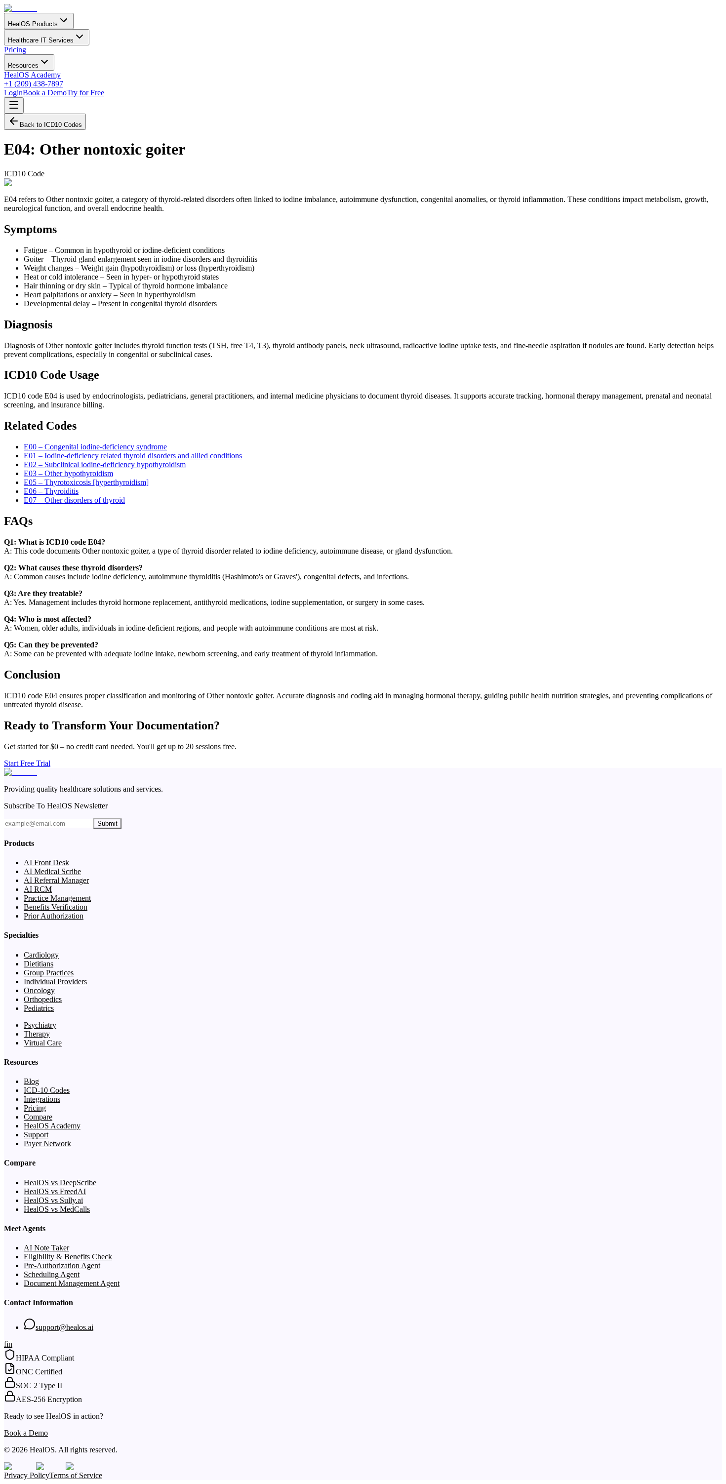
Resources (23, 65)
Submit (107, 823)
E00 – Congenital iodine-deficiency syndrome (95, 446)
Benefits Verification (55, 907)
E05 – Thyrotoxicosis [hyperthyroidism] (86, 482)
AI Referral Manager (56, 880)
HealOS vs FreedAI (55, 1191)
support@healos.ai (64, 1327)
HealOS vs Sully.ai (53, 1200)
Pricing (15, 49)
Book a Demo (45, 92)
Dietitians (38, 964)
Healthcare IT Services (41, 40)
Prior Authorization (53, 916)
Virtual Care (43, 1043)
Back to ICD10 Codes (51, 124)
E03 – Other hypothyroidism (68, 473)
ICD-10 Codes (47, 1090)
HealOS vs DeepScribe (60, 1182)
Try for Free (85, 92)
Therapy (37, 1034)
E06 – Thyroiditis (51, 491)
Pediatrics (39, 1008)
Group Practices (49, 972)
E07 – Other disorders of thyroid (74, 500)
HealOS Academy (32, 75)
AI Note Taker (46, 1247)
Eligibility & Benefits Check (68, 1256)
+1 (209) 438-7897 (33, 84)
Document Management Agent (72, 1283)
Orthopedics (43, 999)
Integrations (42, 1099)
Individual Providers (55, 981)
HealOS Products (33, 24)
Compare (38, 1117)
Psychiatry (40, 1025)
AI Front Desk (46, 862)
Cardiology (41, 955)
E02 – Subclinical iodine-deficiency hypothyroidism (105, 464)
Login (13, 92)
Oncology (39, 990)
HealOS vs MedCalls (57, 1209)
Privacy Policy (26, 1475)
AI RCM (38, 889)
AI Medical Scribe (52, 871)
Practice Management (57, 898)
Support (36, 1134)
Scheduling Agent (52, 1274)
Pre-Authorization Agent (62, 1265)
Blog (31, 1081)
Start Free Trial (27, 763)
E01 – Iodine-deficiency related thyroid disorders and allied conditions (133, 455)
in (9, 1344)
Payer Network (47, 1143)
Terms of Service (75, 1475)
